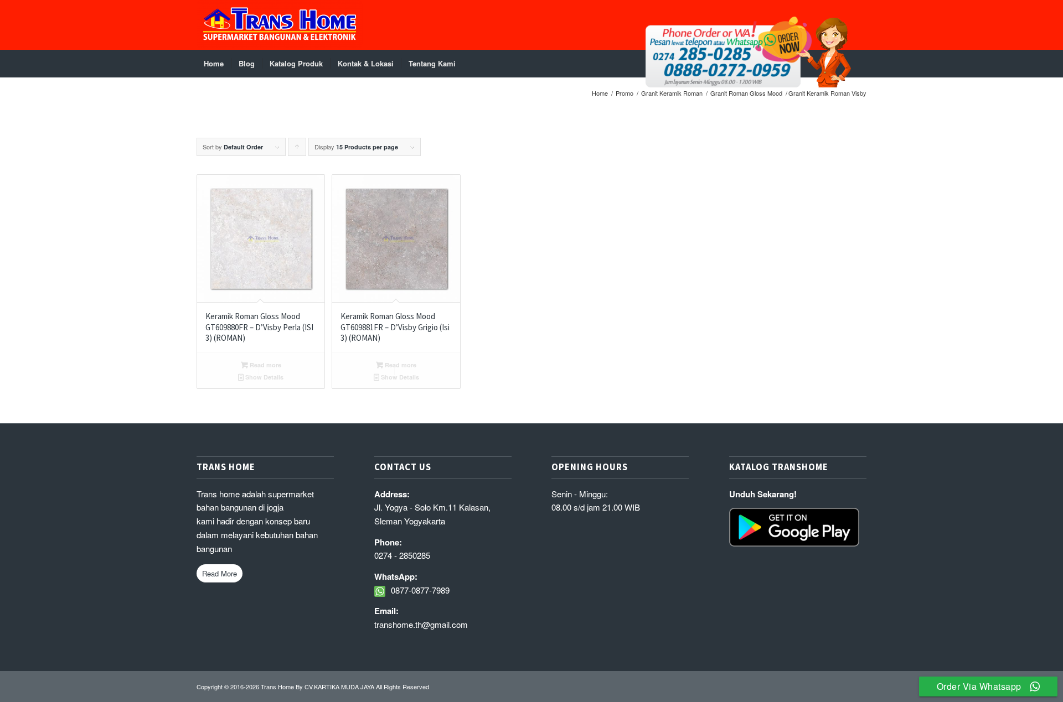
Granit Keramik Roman (672, 93)
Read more (264, 365)
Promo (624, 93)
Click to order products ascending (297, 149)
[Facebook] (858, 25)
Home (600, 93)
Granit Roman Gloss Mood (746, 93)
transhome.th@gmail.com (421, 624)
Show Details (263, 377)
